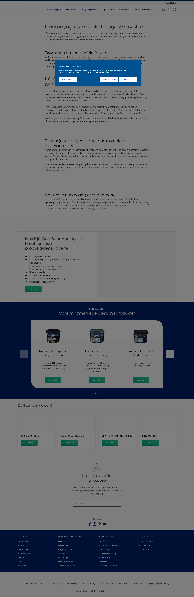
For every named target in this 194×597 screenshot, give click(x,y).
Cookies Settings (68, 79)
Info (108, 72)
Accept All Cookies (108, 79)
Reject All (128, 79)
